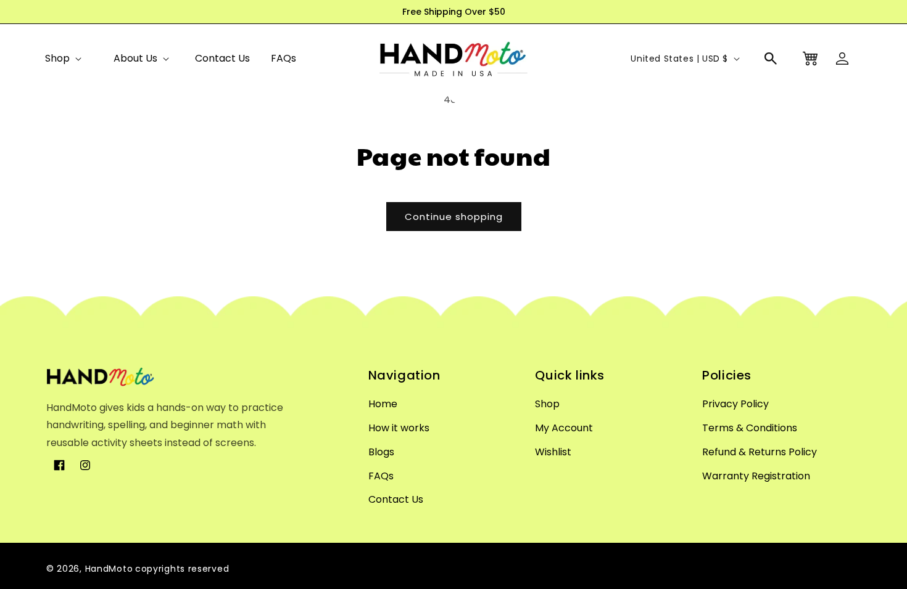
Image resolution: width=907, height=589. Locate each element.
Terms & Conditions (749, 428)
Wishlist (553, 452)
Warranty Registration (756, 476)
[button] (62, 58)
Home (382, 404)
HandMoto (109, 569)
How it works (398, 428)
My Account (564, 428)
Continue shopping (454, 216)
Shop (57, 58)
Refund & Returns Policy (759, 452)
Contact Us (395, 499)
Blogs (381, 452)
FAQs (381, 476)
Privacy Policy (735, 404)
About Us (135, 58)
